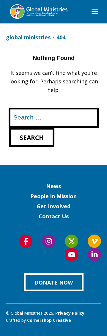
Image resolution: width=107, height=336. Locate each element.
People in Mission (53, 196)
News (53, 186)
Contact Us (54, 216)
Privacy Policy (69, 313)
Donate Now (53, 282)
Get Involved (53, 206)
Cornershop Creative (49, 320)
